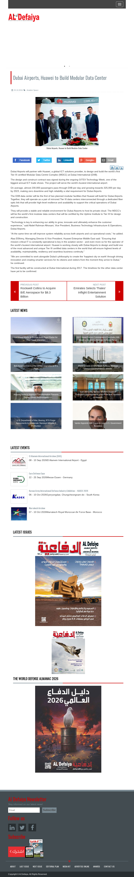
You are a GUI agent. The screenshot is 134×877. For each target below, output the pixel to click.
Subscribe (26, 848)
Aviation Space (32, 90)
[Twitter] (22, 827)
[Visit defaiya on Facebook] (22, 159)
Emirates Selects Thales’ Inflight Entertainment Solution (90, 292)
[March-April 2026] (68, 584)
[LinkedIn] (12, 827)
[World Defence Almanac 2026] (68, 729)
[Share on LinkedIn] (65, 159)
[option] (38, 41)
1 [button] (64, 66)
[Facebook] (32, 827)
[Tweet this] (44, 159)
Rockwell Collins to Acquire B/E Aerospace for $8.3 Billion (38, 292)
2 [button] (69, 66)
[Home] (23, 17)
